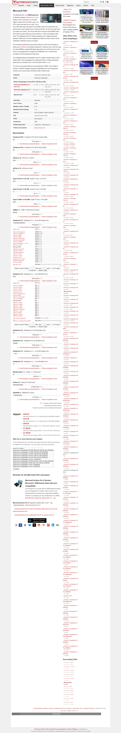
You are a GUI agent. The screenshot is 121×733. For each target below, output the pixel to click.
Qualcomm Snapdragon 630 (71, 361)
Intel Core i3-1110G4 (17, 255)
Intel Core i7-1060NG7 (18, 304)
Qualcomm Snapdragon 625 (71, 344)
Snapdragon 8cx (26, 20)
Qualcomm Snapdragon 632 (71, 323)
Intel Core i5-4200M (17, 262)
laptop (58, 268)
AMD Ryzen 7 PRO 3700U (19, 309)
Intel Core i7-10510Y (17, 289)
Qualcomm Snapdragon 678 (71, 270)
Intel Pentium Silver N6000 (18, 240)
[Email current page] (57, 525)
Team (47, 729)
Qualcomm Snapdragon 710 (71, 283)
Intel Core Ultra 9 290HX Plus (19, 318)
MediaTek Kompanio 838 (18, 260)
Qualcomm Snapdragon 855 (71, 175)
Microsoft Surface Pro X (33, 505)
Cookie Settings (72, 729)
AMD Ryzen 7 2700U (17, 306)
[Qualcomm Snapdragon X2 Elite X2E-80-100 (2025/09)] (33, 454)
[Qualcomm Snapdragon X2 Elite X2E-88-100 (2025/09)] (33, 452)
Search (86, 5)
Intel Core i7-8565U (17, 312)
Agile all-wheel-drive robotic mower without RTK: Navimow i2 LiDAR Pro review (86, 35)
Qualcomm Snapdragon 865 (71, 88)
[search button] (101, 2)
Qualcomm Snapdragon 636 (71, 311)
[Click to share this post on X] (34, 525)
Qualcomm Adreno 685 (40, 115)
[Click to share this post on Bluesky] (29, 525)
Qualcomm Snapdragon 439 (71, 481)
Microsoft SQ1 (68, 291)
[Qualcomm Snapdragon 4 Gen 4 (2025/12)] (33, 466)
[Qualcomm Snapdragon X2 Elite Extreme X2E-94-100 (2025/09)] (33, 461)
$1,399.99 (26, 428)
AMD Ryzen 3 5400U (17, 314)
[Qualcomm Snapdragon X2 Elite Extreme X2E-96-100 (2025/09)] (33, 450)
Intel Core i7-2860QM (17, 241)
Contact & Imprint (39, 729)
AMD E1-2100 (16, 229)
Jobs (92, 5)
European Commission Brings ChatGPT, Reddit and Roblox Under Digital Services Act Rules (86, 55)
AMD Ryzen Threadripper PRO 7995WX (22, 321)
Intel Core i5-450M (68, 690)
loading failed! (15, 714)
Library (78, 5)
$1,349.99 (26, 433)
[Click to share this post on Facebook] (20, 525)
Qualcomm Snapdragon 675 (71, 307)
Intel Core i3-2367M (69, 694)
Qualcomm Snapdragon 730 (71, 243)
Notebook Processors (89, 708)
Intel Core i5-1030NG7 (18, 285)
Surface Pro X (30, 17)
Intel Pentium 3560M (69, 666)
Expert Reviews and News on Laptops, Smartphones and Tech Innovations (52, 708)
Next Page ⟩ (94, 42)
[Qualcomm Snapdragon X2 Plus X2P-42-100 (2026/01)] (33, 456)
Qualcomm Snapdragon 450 (71, 371)
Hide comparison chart (49, 227)
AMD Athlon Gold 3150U (18, 252)
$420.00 (26, 414)
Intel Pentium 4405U (69, 678)
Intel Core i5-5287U (69, 674)
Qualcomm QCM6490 (69, 144)
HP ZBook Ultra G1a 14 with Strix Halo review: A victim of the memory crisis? (86, 19)
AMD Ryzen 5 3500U (17, 316)
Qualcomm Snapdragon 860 (71, 165)
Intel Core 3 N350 (17, 295)
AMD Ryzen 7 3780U (17, 311)
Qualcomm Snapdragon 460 (71, 315)
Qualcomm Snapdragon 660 (71, 287)
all (53, 268)
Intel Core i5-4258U (17, 236)
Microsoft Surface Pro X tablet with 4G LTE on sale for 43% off (34, 515)
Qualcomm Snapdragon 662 (71, 303)
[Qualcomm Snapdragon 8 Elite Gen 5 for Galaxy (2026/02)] (33, 463)
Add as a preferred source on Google (39, 520)
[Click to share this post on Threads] (25, 525)
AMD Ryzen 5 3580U (17, 307)
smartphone (32, 270)
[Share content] (16, 525)
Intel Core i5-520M (68, 702)
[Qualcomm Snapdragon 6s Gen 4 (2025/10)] (33, 459)
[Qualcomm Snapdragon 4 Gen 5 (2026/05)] (33, 465)
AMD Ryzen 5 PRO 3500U (19, 297)
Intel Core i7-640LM (69, 670)
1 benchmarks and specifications (29, 144)
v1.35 (14, 470)
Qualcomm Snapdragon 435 (71, 404)
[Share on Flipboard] (48, 525)
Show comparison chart (49, 144)
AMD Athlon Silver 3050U (18, 249)
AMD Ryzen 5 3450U (17, 302)
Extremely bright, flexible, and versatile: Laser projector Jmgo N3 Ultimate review (102, 35)
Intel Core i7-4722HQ (17, 250)
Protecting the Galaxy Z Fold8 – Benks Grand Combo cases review (102, 20)
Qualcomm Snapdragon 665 (71, 295)
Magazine (70, 5)
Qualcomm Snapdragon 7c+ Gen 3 (20, 243)
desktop (40, 270)
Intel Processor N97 (17, 292)
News (28, 5)
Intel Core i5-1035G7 (17, 287)
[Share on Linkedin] (53, 525)
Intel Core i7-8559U (17, 235)
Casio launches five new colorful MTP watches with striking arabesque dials (102, 55)
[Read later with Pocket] (43, 525)
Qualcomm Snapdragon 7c (19, 233)
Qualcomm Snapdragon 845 (71, 185)
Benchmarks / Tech (47, 5)
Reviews (21, 5)
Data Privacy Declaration (58, 729)
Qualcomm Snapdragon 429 (71, 431)
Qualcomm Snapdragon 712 (71, 279)
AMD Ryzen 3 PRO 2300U (19, 238)
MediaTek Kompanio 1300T (19, 259)
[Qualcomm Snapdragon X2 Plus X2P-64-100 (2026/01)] (33, 457)
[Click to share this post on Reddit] (39, 525)
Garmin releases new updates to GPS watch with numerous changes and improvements (102, 71)
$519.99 (26, 419)
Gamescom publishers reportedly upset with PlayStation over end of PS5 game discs (86, 71)
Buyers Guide (60, 5)
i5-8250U (23, 47)
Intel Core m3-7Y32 (17, 257)
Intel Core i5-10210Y (17, 245)
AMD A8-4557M (68, 686)
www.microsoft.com (39, 128)
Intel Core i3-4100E (69, 698)
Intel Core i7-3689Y (69, 662)
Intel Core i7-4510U (17, 254)
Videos (35, 5)
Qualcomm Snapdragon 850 (71, 319)
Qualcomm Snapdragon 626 (71, 348)
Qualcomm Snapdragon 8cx (22, 89)
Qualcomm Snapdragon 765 (71, 194)
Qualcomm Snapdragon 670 (71, 299)
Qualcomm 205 (68, 596)
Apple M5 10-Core (17, 264)
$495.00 (26, 423)
